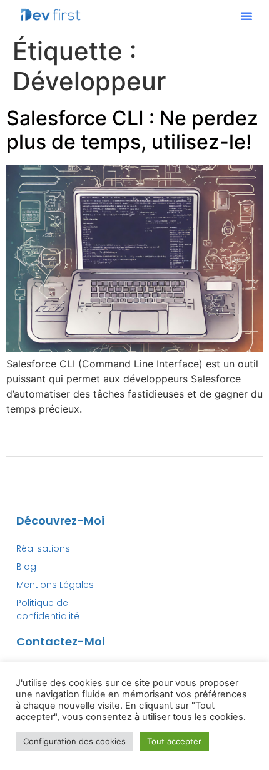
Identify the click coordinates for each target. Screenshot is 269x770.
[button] (246, 15)
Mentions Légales (55, 584)
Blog (26, 566)
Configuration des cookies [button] (74, 741)
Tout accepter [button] (174, 741)
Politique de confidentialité (47, 609)
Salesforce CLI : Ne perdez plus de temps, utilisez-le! (132, 130)
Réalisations (43, 548)
